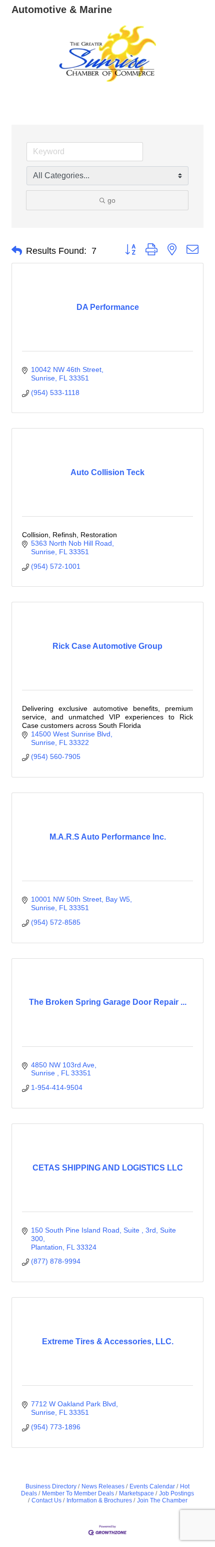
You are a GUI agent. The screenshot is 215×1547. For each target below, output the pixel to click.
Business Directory (51, 1486)
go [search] (112, 200)
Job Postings (176, 1493)
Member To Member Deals (78, 1493)
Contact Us (47, 1500)
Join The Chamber (162, 1500)
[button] (17, 251)
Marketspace (136, 1493)
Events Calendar (152, 1486)
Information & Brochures (99, 1500)
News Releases (103, 1486)
